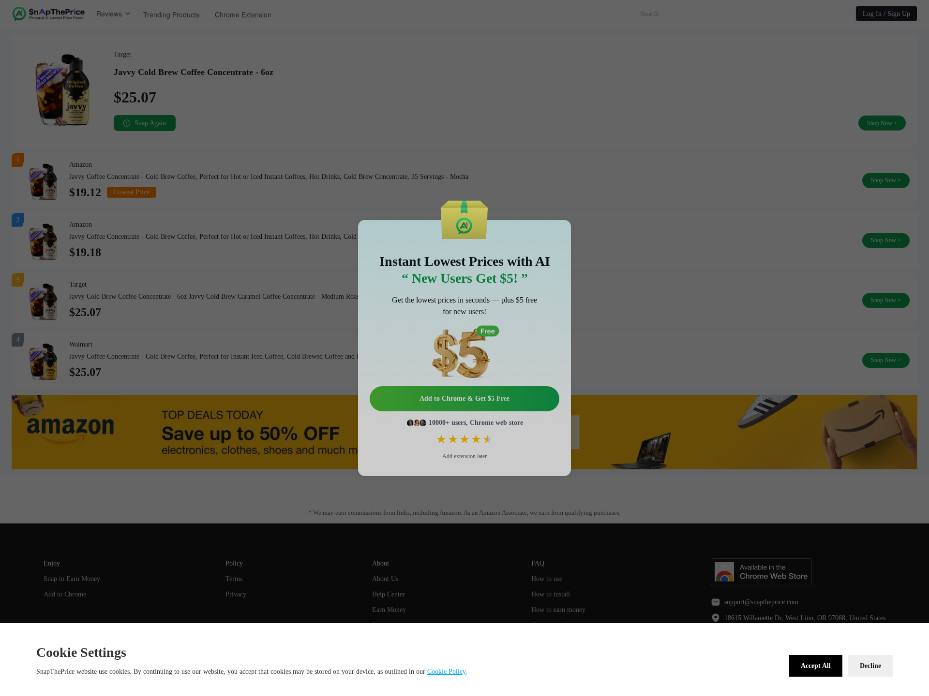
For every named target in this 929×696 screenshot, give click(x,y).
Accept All (816, 665)
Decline (870, 665)
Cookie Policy (446, 671)
